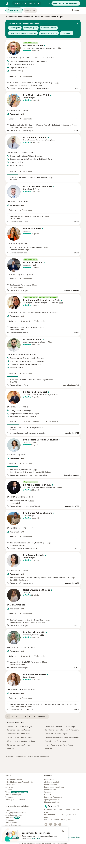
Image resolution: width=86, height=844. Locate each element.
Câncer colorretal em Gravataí (19, 733)
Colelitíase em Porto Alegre (56, 733)
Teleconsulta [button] (27, 77)
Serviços (47, 792)
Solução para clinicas (13, 815)
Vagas (16, 792)
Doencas (47, 794)
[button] (77, 23)
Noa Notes (12, 817)
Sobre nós (9, 787)
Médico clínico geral (49, 33)
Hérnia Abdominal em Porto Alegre (59, 745)
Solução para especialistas (15, 812)
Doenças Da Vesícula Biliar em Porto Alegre (62, 737)
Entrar (47, 3)
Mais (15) (48, 748)
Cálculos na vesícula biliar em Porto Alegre (62, 730)
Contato (8, 789)
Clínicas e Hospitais (51, 782)
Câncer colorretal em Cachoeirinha (21, 741)
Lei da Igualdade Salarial (15, 799)
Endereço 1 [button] (13, 321)
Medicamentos (50, 789)
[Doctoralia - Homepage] (7, 3)
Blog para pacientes (52, 802)
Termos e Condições (13, 794)
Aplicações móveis (51, 799)
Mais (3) (10, 748)
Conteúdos (9, 820)
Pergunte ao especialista (54, 787)
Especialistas (49, 779)
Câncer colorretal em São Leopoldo (21, 737)
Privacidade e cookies (14, 779)
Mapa (76, 10)
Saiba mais (36, 838)
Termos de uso (11, 822)
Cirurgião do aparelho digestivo (23, 33)
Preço (7, 810)
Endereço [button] (12, 77)
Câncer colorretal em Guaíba (18, 745)
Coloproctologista (48, 28)
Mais (60, 48)
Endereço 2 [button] (25, 321)
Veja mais (66, 33)
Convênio (31, 10)
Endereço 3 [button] (37, 421)
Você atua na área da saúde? (65, 3)
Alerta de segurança (13, 825)
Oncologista (15, 28)
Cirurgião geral (30, 28)
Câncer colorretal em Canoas (18, 730)
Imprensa (9, 797)
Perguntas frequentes (53, 797)
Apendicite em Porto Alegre (56, 741)
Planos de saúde (50, 784)
